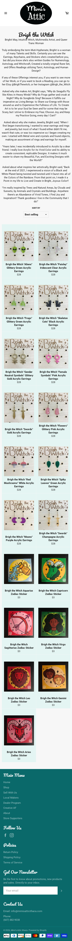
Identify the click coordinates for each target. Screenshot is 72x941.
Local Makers (11, 797)
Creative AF (9, 807)
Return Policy (10, 852)
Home (6, 782)
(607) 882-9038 (11, 919)
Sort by (36, 208)
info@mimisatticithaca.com (26, 911)
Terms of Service (12, 862)
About (6, 813)
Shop (6, 787)
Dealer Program (12, 802)
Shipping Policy (11, 857)
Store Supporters (12, 818)
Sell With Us (10, 792)
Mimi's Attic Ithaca (19, 930)
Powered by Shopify (38, 930)
